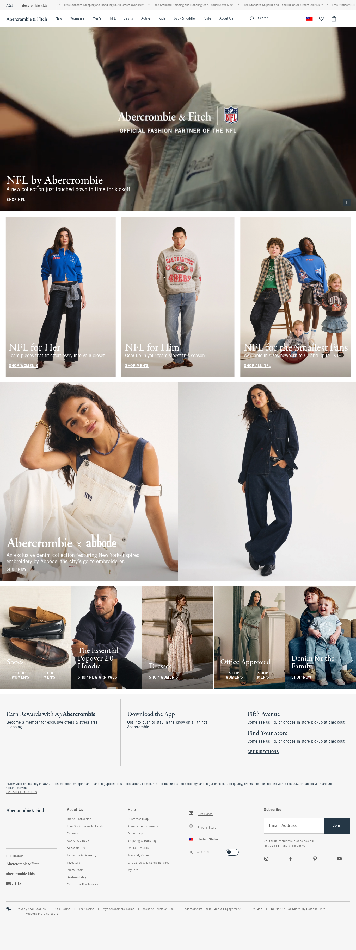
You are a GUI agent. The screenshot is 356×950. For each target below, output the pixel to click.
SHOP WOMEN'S (23, 366)
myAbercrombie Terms (118, 909)
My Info (133, 870)
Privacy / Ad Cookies (31, 909)
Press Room (75, 870)
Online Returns (138, 848)
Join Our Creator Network (85, 826)
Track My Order (138, 855)
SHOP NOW (17, 569)
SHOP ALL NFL (257, 366)
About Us (226, 18)
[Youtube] (339, 858)
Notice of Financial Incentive (284, 846)
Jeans (128, 18)
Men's (97, 18)
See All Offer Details (21, 792)
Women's (77, 18)
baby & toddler (185, 18)
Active (146, 18)
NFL (113, 18)
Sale (207, 18)
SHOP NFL (16, 200)
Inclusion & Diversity (81, 855)
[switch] (190, 850)
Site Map (256, 909)
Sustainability (77, 877)
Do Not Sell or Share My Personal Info (298, 909)
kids (162, 18)
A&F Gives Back (78, 841)
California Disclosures (82, 884)
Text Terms (86, 909)
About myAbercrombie (143, 826)
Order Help (135, 833)
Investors (73, 863)
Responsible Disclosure (42, 914)
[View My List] (321, 18)
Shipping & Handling (142, 841)
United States (208, 839)
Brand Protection (79, 819)
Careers (72, 833)
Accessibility (76, 848)
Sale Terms (62, 909)
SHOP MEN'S (137, 366)
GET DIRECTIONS (263, 752)
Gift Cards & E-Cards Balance (149, 863)
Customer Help (138, 819)
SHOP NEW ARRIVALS (97, 677)
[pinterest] (315, 858)
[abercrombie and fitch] (26, 18)
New (59, 18)
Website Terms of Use (158, 909)
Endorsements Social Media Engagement (211, 909)
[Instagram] (266, 858)
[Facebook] (290, 858)
